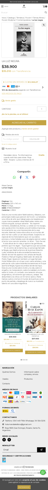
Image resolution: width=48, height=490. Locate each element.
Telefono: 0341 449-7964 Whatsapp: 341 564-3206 (25, 421)
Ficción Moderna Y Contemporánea (16, 20)
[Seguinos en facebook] (9, 439)
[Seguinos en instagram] (4, 439)
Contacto (6, 384)
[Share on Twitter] (27, 177)
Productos (28, 379)
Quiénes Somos (8, 372)
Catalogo (11, 18)
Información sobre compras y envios (31, 373)
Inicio (4, 18)
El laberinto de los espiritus (35, 335)
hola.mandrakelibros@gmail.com (18, 424)
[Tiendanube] (24, 468)
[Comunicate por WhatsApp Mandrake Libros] (43, 472)
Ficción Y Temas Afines (34, 18)
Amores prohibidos (13, 334)
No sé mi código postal (9, 144)
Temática (20, 18)
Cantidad (6, 109)
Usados (5, 379)
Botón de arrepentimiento (24, 475)
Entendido (24, 487)
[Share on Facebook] (20, 177)
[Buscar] (45, 12)
